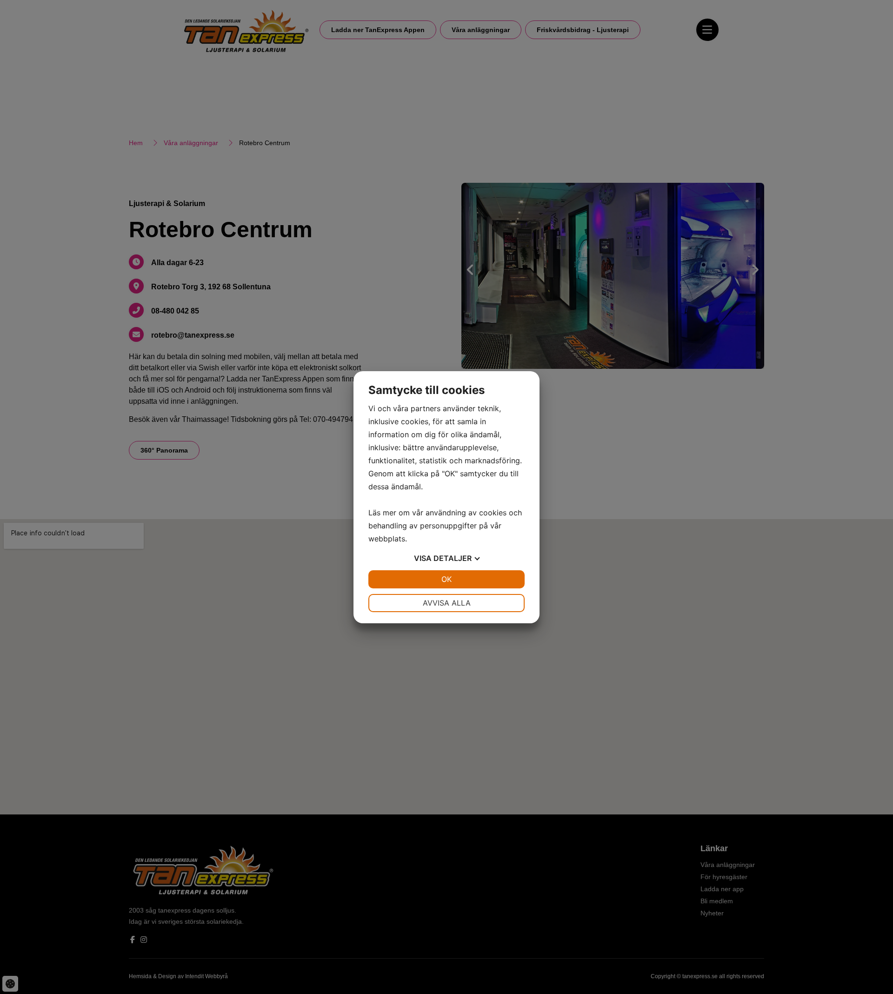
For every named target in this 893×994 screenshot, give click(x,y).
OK (446, 579)
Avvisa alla (447, 602)
